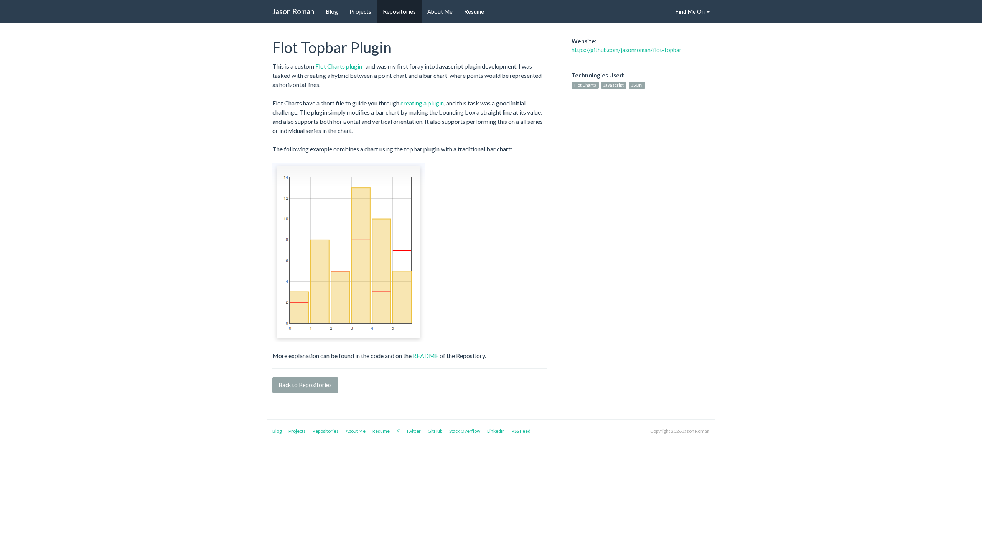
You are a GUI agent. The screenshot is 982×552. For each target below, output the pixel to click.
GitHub (435, 431)
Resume (474, 11)
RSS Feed (521, 431)
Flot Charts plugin (339, 66)
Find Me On (690, 11)
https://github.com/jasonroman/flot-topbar (627, 49)
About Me (440, 11)
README (425, 355)
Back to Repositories (305, 384)
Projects (360, 11)
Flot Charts (585, 84)
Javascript (613, 84)
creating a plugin (422, 103)
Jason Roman (293, 11)
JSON (637, 84)
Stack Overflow (464, 431)
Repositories (399, 11)
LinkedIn (496, 431)
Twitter (413, 431)
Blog (332, 11)
